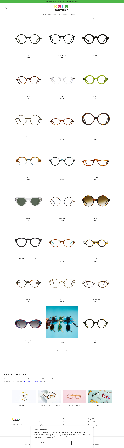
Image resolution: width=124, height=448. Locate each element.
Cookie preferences (95, 444)
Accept (61, 443)
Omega (28, 177)
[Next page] (66, 351)
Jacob (28, 96)
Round (99, 405)
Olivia (95, 218)
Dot (96, 258)
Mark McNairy (92, 425)
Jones (28, 218)
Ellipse (62, 137)
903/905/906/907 (62, 55)
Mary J (96, 137)
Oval (62, 258)
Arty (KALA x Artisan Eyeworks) (28, 258)
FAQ (64, 419)
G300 (28, 55)
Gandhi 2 (62, 218)
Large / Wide (92, 419)
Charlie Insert (96, 299)
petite (25, 381)
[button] (6, 8)
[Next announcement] (119, 1)
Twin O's (62, 299)
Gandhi (28, 137)
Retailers (65, 425)
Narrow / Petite (93, 422)
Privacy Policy (51, 438)
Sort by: (84, 19)
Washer (95, 55)
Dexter (28, 299)
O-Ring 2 (95, 96)
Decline (80, 443)
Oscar (62, 177)
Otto (95, 340)
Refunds (40, 422)
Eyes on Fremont (93, 428)
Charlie (62, 340)
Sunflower (28, 340)
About (65, 422)
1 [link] (57, 351)
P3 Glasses (73, 405)
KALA (29, 444)
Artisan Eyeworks (93, 431)
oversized (37, 381)
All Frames (23, 405)
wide (29, 381)
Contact (40, 419)
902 (62, 96)
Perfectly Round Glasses (48, 405)
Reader (96, 177)
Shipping (40, 425)
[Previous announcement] (5, 1)
